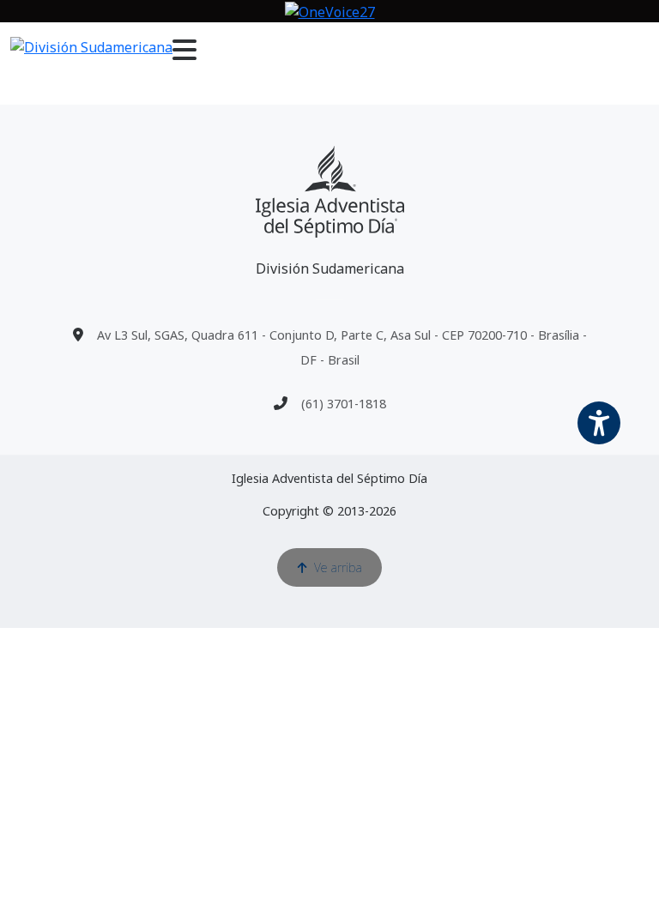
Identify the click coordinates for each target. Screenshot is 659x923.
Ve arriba (338, 567)
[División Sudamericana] (330, 192)
